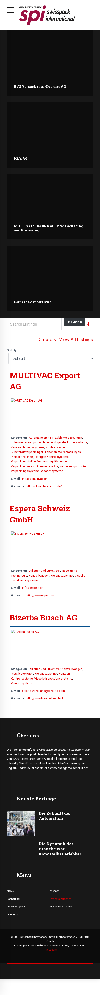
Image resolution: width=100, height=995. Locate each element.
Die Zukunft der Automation (55, 815)
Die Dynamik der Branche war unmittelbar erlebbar (60, 849)
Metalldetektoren (22, 673)
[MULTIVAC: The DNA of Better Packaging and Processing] (50, 207)
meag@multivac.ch (34, 478)
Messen (55, 891)
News (10, 891)
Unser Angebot (16, 906)
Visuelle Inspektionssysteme (53, 678)
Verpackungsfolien (23, 461)
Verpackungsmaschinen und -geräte (34, 466)
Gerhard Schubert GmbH (34, 302)
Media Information (61, 906)
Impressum (50, 949)
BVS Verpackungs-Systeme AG (40, 86)
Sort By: (12, 350)
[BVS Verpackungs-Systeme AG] (50, 63)
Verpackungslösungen (52, 461)
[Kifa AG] (50, 135)
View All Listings (76, 339)
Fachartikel (13, 898)
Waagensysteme (52, 471)
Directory (46, 339)
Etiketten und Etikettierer (44, 570)
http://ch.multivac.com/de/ (44, 486)
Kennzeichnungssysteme (27, 447)
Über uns (12, 914)
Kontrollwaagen (56, 447)
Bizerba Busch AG (43, 617)
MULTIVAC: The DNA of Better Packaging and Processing (48, 228)
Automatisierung (40, 437)
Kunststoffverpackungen (27, 452)
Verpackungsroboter (73, 466)
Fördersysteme (77, 442)
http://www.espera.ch (40, 595)
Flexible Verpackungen (67, 437)
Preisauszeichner (22, 457)
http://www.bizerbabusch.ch (45, 698)
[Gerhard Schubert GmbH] (50, 279)
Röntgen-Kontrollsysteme (52, 457)
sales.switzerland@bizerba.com (43, 691)
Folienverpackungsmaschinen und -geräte (38, 442)
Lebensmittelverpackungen (63, 452)
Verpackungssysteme (25, 471)
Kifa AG (20, 158)
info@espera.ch (32, 587)
